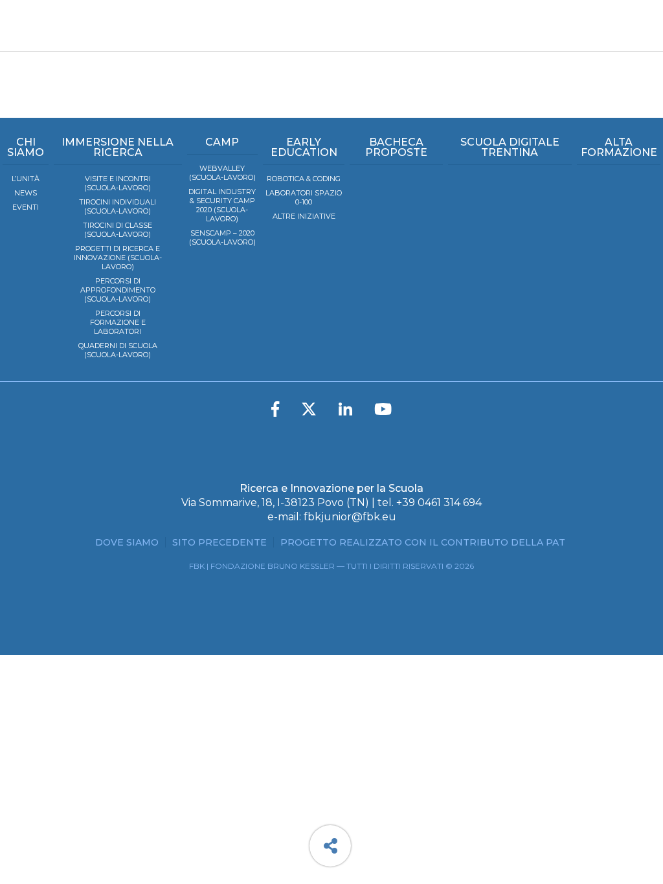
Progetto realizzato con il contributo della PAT (422, 542)
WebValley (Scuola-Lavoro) (222, 173)
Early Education (304, 147)
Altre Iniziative (304, 216)
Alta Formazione (619, 147)
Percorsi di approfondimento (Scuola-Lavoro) (117, 290)
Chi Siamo (25, 147)
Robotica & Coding (304, 178)
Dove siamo (127, 542)
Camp (222, 142)
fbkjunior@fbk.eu (350, 517)
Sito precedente (219, 542)
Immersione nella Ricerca (118, 147)
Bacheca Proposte (396, 147)
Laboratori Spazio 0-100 (303, 197)
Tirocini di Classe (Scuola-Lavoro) (117, 230)
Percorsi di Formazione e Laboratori (118, 322)
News (25, 192)
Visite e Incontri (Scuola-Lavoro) (117, 183)
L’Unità (25, 178)
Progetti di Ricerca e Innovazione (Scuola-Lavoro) (118, 257)
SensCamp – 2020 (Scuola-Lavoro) (222, 237)
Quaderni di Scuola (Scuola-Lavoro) (117, 350)
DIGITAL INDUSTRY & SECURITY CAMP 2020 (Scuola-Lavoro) (222, 205)
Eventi (25, 207)
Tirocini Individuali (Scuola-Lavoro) (117, 206)
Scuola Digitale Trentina (509, 147)
